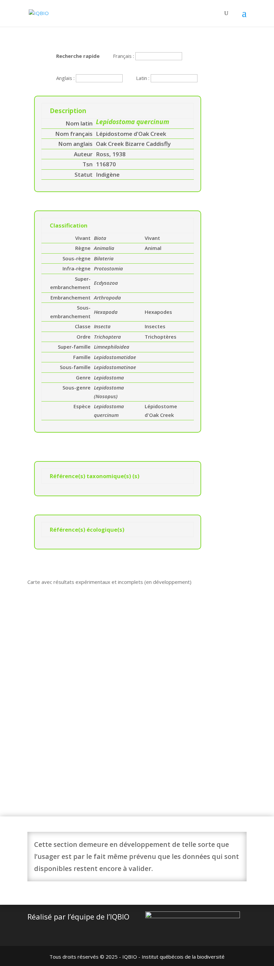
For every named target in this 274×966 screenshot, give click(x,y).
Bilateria (104, 258)
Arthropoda (107, 297)
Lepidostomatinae (115, 367)
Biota (100, 238)
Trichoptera (107, 336)
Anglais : (66, 78)
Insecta (102, 326)
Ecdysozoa (106, 282)
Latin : (143, 78)
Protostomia (108, 268)
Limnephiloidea (111, 346)
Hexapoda (106, 312)
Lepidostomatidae (115, 357)
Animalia (104, 248)
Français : (124, 56)
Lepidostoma (109, 377)
